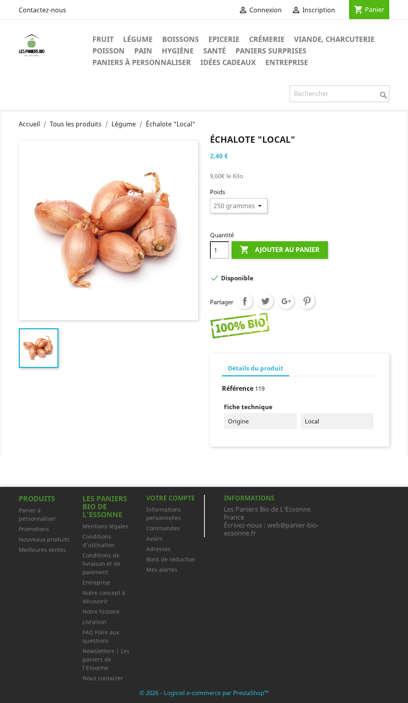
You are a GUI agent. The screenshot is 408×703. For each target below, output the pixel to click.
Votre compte (170, 498)
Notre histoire (101, 611)
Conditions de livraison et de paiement (101, 563)
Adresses (158, 549)
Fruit (103, 39)
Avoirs (154, 538)
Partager (245, 301)
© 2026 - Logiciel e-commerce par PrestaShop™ (204, 693)
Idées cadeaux (228, 62)
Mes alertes (161, 569)
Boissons (180, 39)
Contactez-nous (42, 10)
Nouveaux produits (44, 539)
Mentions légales (105, 526)
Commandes (163, 528)
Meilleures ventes (42, 549)
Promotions (34, 529)
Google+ (286, 301)
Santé (214, 50)
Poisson (108, 50)
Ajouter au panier (280, 249)
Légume (138, 39)
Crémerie (266, 39)
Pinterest (307, 301)
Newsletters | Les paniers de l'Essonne (105, 659)
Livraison (94, 622)
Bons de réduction (170, 559)
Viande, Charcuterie (334, 39)
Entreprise (286, 62)
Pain (143, 50)
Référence (237, 388)
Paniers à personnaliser (141, 62)
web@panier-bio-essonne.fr (271, 529)
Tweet (265, 301)
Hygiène (178, 50)
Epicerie (223, 39)
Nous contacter (102, 678)
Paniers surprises (270, 50)
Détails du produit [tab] (255, 368)
